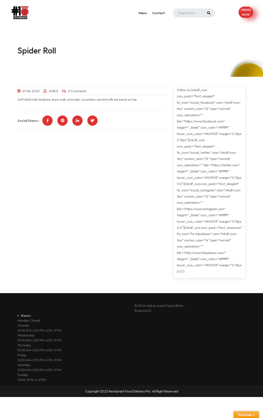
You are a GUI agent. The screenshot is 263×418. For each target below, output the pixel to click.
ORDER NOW (246, 12)
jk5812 (53, 91)
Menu (143, 13)
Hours (25, 315)
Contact (158, 13)
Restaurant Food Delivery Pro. (129, 391)
